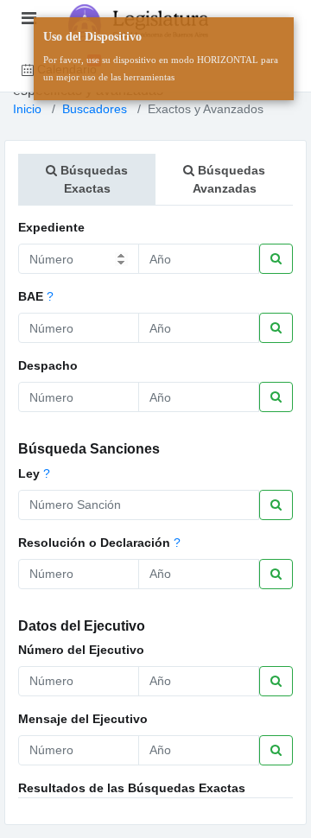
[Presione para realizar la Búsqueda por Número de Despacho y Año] (276, 397)
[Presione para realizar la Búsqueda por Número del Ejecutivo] (276, 681)
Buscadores (94, 109)
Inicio (27, 109)
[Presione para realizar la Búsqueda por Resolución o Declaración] (276, 574)
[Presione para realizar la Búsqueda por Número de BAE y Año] (276, 328)
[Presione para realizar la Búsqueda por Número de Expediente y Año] (276, 259)
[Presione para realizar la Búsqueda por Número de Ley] (276, 505)
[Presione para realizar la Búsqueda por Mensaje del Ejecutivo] (276, 750)
